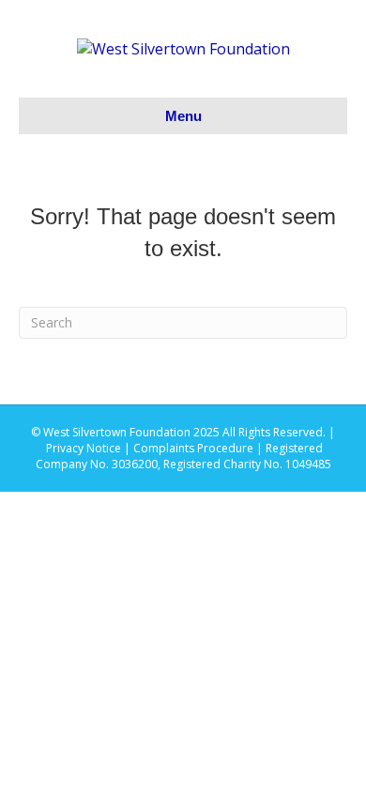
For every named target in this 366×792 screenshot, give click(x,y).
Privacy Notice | (89, 448)
